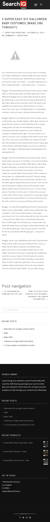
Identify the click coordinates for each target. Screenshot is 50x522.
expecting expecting (15, 33)
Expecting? (22, 36)
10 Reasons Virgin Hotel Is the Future (18, 341)
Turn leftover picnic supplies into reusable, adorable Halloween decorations (37, 295)
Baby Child (8, 337)
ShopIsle (17, 514)
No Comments (8, 36)
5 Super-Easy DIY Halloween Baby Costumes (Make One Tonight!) (24, 23)
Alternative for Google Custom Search (19, 329)
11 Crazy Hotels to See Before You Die (19, 345)
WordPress (32, 514)
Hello (6, 333)
